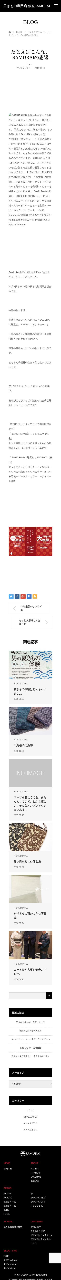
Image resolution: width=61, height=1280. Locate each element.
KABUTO (8, 1198)
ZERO (6, 1210)
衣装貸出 (35, 1181)
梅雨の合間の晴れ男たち (30, 1031)
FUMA (6, 1214)
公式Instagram (10, 1264)
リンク (34, 1243)
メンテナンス (37, 1206)
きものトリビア (38, 1231)
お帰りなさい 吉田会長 (30, 1048)
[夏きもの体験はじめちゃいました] (30, 665)
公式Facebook (10, 1260)
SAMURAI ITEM (38, 1198)
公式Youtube (9, 1268)
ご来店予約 (36, 1177)
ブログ (30, 1110)
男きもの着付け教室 (13, 1227)
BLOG (6, 1256)
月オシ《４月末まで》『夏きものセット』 (30, 1056)
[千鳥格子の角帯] (30, 721)
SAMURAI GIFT (38, 1202)
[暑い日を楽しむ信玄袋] (30, 837)
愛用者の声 (36, 1227)
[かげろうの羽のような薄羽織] (30, 889)
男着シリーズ (10, 1206)
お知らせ (8, 1168)
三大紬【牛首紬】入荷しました (30, 1022)
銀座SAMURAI (30, 1117)
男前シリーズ (10, 1202)
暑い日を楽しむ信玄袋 (27, 861)
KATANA (8, 1194)
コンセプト (36, 1172)
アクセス (35, 1168)
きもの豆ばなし (30, 1130)
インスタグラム (23, 68)
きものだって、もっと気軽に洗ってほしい (30, 1039)
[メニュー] (56, 6)
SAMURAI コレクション (42, 1235)
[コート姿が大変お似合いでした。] (30, 945)
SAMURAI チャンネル (41, 1239)
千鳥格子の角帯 (23, 745)
